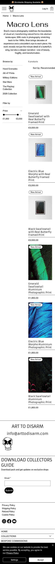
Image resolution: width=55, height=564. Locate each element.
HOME (4, 531)
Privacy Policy (8, 505)
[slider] (4, 114)
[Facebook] (9, 521)
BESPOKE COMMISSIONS (14, 541)
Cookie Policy (8, 515)
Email (8, 478)
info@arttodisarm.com (27, 433)
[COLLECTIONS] (50, 536)
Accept (41, 559)
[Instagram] (4, 521)
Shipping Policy (9, 508)
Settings (14, 559)
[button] (51, 8)
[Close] (51, 546)
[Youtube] (14, 521)
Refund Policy (8, 511)
